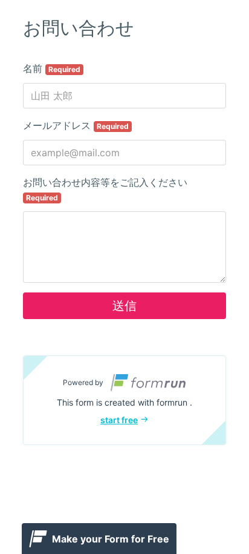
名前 (51, 68)
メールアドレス (76, 125)
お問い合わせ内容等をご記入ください (105, 189)
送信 (124, 305)
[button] (124, 400)
